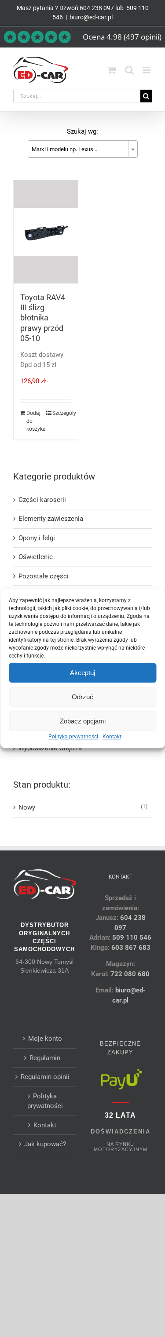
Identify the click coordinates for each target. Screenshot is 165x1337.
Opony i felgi (36, 538)
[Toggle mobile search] (129, 70)
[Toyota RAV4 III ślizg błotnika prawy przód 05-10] (46, 231)
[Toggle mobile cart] (111, 70)
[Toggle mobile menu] (147, 70)
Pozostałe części (43, 576)
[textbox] (82, 149)
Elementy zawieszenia (50, 519)
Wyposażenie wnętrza (50, 748)
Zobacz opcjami (83, 721)
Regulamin (44, 1058)
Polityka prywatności (73, 737)
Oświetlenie (35, 557)
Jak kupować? (45, 1144)
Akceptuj (82, 672)
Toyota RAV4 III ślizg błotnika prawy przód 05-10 (42, 318)
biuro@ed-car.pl (91, 17)
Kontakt (112, 737)
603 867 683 (130, 948)
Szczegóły (61, 413)
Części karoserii (42, 500)
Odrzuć (82, 697)
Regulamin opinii (45, 1077)
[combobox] (83, 149)
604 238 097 (97, 7)
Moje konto (45, 1039)
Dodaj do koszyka (35, 421)
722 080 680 (129, 974)
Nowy (26, 807)
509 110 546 (131, 937)
